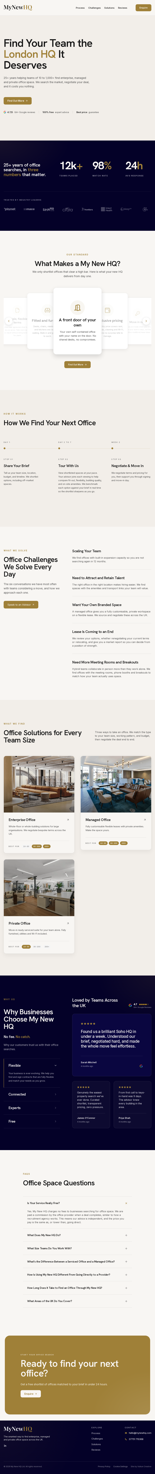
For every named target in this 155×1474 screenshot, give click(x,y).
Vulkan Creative (144, 1466)
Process (80, 7)
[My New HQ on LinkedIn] (5, 1445)
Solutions (109, 7)
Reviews (122, 7)
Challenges (94, 7)
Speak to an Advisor (19, 604)
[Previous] (9, 321)
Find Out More (75, 364)
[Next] (146, 321)
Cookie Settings (120, 1466)
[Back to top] (18, 7)
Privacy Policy (104, 1466)
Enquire (143, 7)
